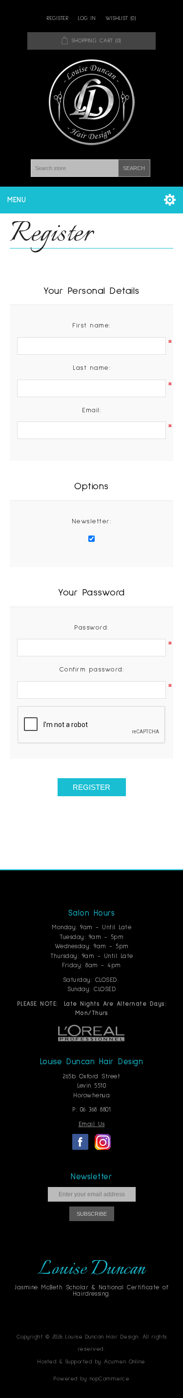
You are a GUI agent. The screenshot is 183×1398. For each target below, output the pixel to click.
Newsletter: (92, 521)
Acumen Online (124, 1362)
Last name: (91, 367)
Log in (87, 18)
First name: (91, 325)
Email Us (92, 1124)
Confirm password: (91, 669)
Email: (91, 410)
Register (57, 18)
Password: (91, 627)
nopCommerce (110, 1379)
